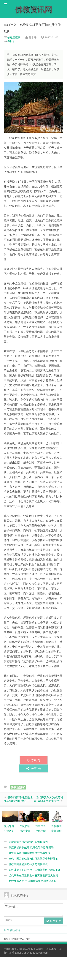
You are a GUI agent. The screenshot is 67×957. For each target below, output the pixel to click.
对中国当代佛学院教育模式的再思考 (29, 853)
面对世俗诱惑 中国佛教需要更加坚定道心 (32, 881)
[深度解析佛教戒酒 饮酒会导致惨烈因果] (26, 816)
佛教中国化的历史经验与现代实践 (28, 864)
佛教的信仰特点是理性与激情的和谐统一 (18, 799)
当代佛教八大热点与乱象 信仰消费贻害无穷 (48, 799)
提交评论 (55, 921)
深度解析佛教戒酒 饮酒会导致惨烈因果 (31, 847)
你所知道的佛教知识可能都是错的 (28, 842)
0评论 (10, 41)
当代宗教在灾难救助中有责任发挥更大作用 (33, 875)
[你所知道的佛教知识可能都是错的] (10, 816)
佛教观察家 (14, 37)
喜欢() (35, 760)
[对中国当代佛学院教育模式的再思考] (41, 816)
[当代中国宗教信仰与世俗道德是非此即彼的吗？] (57, 816)
